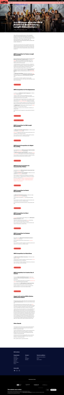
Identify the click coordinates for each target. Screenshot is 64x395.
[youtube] (14, 370)
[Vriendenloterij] (32, 379)
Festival (24, 0)
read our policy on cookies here (27, 392)
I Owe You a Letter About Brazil (23, 101)
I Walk (32, 304)
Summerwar (31, 240)
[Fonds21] (36, 384)
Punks (24, 197)
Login (62, 2)
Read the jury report (17, 84)
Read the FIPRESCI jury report (19, 120)
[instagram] (17, 370)
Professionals (20, 0)
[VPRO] (27, 385)
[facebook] (19, 370)
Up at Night (15, 217)
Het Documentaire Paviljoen (13, 0)
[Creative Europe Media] (19, 385)
